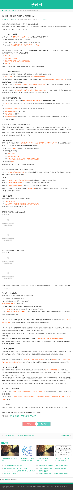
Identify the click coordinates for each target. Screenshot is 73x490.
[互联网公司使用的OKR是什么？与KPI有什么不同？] (63, 450)
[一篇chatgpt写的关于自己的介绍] (10, 450)
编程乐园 (7, 11)
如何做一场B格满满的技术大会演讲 (18, 15)
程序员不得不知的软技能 (11, 473)
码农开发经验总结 (44, 471)
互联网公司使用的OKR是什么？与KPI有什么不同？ (53, 468)
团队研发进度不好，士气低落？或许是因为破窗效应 (19, 435)
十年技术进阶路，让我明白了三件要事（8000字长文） (54, 465)
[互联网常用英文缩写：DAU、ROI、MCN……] (45, 450)
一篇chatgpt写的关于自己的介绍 (13, 465)
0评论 (45, 20)
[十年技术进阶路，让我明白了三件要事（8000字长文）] (27, 450)
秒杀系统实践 (65, 435)
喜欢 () (30, 424)
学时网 (12, 416)
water (14, 20)
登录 (6, 480)
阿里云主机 (53, 486)
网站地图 (22, 486)
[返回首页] (2, 11)
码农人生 (14, 11)
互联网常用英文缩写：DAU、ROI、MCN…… (16, 468)
